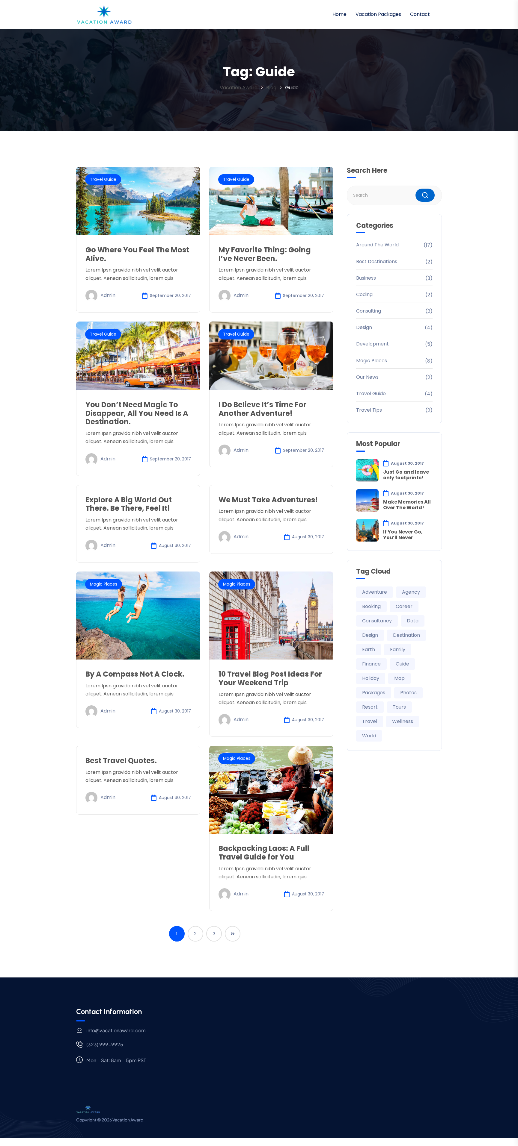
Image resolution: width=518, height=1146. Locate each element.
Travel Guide (103, 179)
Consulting (368, 310)
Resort (370, 707)
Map (399, 678)
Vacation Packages (378, 14)
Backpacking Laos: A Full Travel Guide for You (264, 852)
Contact (420, 14)
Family (397, 649)
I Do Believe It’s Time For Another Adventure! (262, 409)
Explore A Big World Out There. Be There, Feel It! (128, 504)
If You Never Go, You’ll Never (403, 534)
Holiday (370, 678)
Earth (368, 649)
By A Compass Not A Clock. (134, 674)
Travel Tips (369, 410)
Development (372, 343)
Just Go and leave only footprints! (406, 475)
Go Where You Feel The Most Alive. (137, 254)
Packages (373, 692)
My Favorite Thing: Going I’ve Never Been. (265, 254)
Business (366, 278)
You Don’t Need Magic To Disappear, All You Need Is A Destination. (136, 413)
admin (107, 295)
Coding (364, 294)
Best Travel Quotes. (121, 760)
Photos (408, 692)
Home (339, 14)
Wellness (402, 721)
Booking (371, 606)
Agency (411, 592)
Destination (406, 635)
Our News (367, 377)
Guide (402, 663)
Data (412, 620)
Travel (369, 721)
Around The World (377, 244)
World (369, 735)
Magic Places (103, 584)
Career (404, 606)
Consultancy (377, 620)
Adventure (374, 592)
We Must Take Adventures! (268, 500)
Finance (371, 663)
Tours (399, 707)
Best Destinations (376, 261)
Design (364, 327)
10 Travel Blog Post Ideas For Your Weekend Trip (270, 678)
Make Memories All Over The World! (407, 504)
